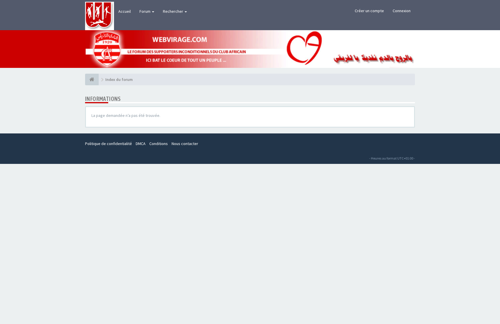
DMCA (141, 143)
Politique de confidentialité (108, 143)
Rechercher (173, 11)
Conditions (158, 143)
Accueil (124, 11)
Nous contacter (185, 143)
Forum (145, 11)
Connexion (402, 10)
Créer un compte (369, 10)
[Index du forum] (92, 79)
